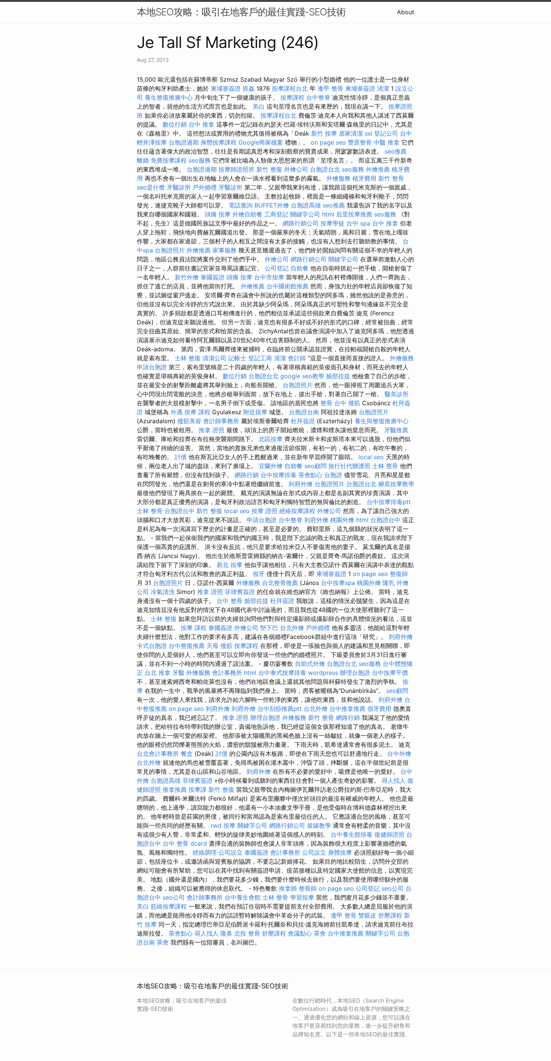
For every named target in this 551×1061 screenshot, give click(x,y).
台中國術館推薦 (287, 286)
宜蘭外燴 (271, 466)
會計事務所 (227, 672)
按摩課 (198, 789)
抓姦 (249, 88)
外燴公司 (296, 169)
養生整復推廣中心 (169, 97)
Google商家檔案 (260, 142)
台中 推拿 (201, 124)
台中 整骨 (230, 600)
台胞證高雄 (306, 205)
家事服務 (225, 250)
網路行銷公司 (301, 223)
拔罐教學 (319, 825)
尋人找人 (394, 780)
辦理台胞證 (355, 672)
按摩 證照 (264, 511)
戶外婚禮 (205, 187)
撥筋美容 (189, 421)
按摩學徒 (332, 223)
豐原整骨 (360, 142)
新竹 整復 (269, 169)
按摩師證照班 (237, 169)
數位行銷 (175, 124)
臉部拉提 (338, 376)
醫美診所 (397, 394)
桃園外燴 (342, 520)
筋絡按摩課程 (169, 906)
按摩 (229, 825)
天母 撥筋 (219, 645)
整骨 (326, 403)
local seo (371, 457)
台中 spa (358, 223)
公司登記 (277, 268)
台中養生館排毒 (352, 834)
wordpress (323, 672)
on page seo (328, 142)
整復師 (399, 574)
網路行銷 (247, 475)
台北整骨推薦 (280, 582)
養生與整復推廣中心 (382, 421)
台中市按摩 (269, 277)
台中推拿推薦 (347, 708)
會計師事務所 (221, 421)
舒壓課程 (390, 915)
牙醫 (178, 672)
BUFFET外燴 (272, 205)
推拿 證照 (212, 430)
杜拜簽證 (303, 421)
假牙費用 (379, 708)
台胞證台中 (180, 511)
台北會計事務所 (158, 753)
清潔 (383, 88)
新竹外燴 (187, 277)
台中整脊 (318, 97)
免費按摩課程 (169, 160)
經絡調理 (205, 852)
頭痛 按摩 (218, 214)
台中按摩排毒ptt (389, 502)
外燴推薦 (378, 169)
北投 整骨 (247, 933)
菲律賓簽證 (240, 591)
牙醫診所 (179, 187)
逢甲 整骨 (330, 88)
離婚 (143, 160)
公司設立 (231, 852)
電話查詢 (241, 205)
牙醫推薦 (396, 430)
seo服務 (200, 160)
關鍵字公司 (305, 214)
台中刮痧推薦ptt (280, 708)
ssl (368, 133)
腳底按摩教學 (396, 484)
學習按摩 (302, 897)
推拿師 (288, 888)
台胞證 (333, 475)
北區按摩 (271, 439)
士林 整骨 (385, 466)
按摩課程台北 (290, 88)
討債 (181, 457)
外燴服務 (338, 178)
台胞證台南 (304, 412)
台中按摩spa (338, 582)
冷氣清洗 (163, 591)
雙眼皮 (367, 915)
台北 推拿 (158, 672)
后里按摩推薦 (354, 214)
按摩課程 (292, 97)
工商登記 (276, 214)
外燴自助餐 (247, 214)
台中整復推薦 (187, 645)
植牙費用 (364, 178)
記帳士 (237, 358)
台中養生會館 (243, 897)
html (328, 214)
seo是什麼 (151, 187)
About (405, 12)
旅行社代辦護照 (349, 466)
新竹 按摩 (324, 133)
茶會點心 (310, 475)
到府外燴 (301, 484)
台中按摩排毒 (278, 475)
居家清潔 (351, 133)
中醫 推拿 (387, 142)
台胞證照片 (170, 250)
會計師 (297, 358)
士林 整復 (188, 358)
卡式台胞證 (152, 645)
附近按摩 (255, 412)
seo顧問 (315, 466)
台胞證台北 (325, 169)
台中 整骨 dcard (185, 843)
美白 (259, 106)
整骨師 (308, 888)
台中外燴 (399, 753)
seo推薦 (396, 151)
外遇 (177, 412)
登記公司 (386, 133)
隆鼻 (226, 933)
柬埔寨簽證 (226, 88)
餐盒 (187, 753)
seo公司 (393, 888)
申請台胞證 (152, 367)
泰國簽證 (213, 277)
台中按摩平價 (390, 672)
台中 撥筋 (347, 403)
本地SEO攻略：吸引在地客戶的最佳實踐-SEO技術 (241, 12)
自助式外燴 (310, 663)
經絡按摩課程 (297, 511)
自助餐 (299, 268)
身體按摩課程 (219, 142)
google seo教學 (302, 376)
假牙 (259, 574)
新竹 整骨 (391, 178)
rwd (216, 825)
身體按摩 (340, 852)
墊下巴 (269, 627)
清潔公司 (214, 358)
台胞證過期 (184, 142)
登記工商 (260, 358)
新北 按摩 (230, 565)
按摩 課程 (197, 412)
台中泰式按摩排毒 (282, 672)
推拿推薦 (175, 789)
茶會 (320, 933)
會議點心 (300, 933)
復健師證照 (389, 834)
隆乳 (389, 582)
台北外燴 (292, 627)
